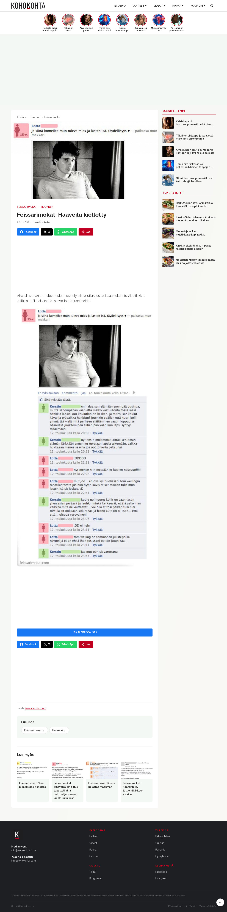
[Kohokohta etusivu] (28, 5)
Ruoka (176, 5)
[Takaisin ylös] (220, 902)
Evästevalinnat (175, 906)
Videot (158, 5)
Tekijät (92, 871)
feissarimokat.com (35, 708)
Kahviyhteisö (162, 836)
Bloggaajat (95, 878)
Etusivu (120, 5)
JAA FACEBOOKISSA (84, 632)
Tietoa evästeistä (208, 906)
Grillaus (159, 843)
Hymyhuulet (162, 856)
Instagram (161, 878)
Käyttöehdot (191, 906)
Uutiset (138, 5)
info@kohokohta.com (23, 850)
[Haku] (212, 6)
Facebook (161, 871)
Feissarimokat (52, 117)
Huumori (196, 5)
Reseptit (160, 849)
